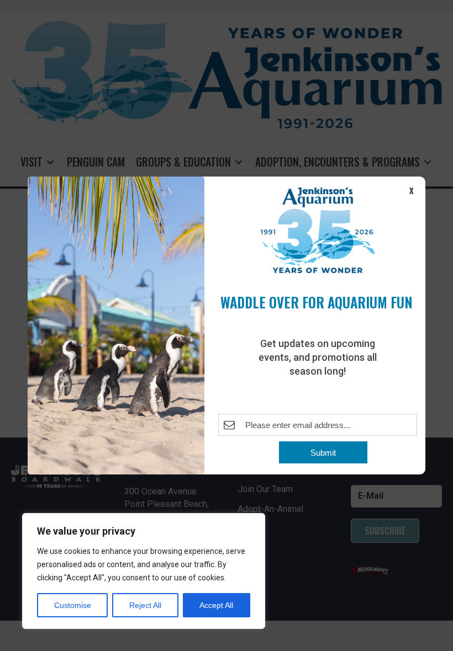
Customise (72, 605)
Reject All (145, 605)
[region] (143, 571)
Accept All (216, 605)
